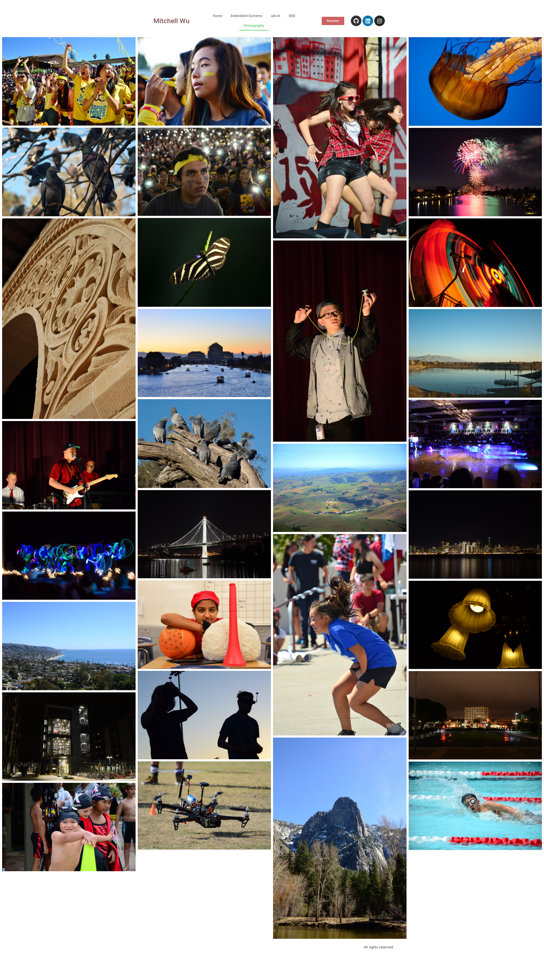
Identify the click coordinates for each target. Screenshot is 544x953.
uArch (275, 16)
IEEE (292, 16)
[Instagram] (379, 21)
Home (217, 16)
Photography (254, 26)
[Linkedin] (368, 21)
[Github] (356, 21)
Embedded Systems (246, 16)
